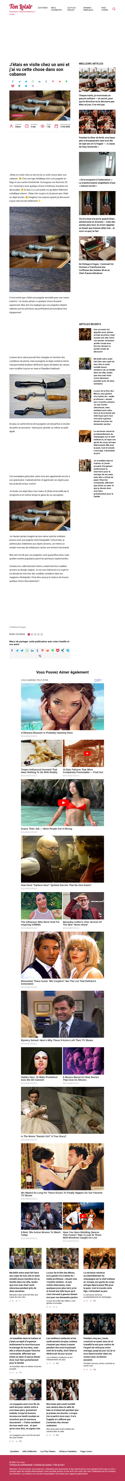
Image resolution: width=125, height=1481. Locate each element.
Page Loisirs (104, 9)
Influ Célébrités (56, 9)
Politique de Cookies (43, 1465)
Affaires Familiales (88, 9)
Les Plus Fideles (71, 9)
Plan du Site (58, 1465)
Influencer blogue (18, 627)
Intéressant (18, 115)
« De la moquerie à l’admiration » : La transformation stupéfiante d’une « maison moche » (97, 182)
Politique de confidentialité (20, 1465)
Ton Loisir (20, 6)
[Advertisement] (62, 42)
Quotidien (42, 8)
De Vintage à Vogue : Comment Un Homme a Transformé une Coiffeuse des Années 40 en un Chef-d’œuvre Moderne (96, 269)
